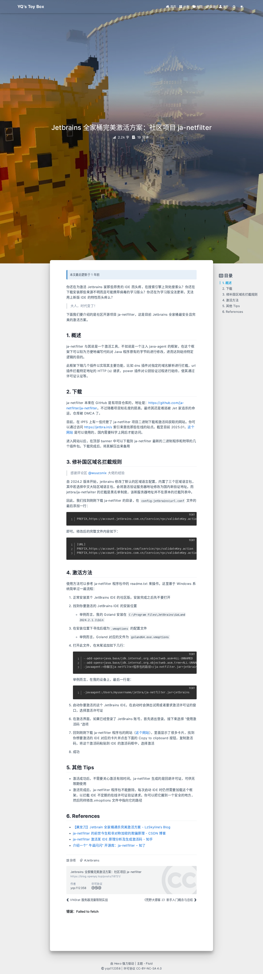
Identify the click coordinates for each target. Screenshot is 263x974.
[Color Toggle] (242, 6)
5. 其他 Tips (231, 306)
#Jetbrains (91, 860)
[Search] (234, 6)
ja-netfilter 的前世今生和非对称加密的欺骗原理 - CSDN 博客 (119, 833)
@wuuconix (97, 473)
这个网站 (142, 733)
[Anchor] (63, 335)
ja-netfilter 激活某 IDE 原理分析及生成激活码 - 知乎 (113, 839)
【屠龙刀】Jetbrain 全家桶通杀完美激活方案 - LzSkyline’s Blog (122, 827)
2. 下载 (227, 289)
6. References (232, 312)
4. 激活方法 (230, 300)
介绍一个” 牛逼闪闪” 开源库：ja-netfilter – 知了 (109, 845)
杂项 (73, 860)
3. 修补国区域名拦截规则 (240, 294)
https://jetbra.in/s (98, 427)
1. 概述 (227, 283)
